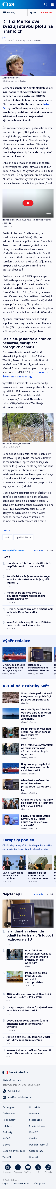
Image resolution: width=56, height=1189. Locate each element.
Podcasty (7, 1132)
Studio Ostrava (37, 1125)
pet (4, 37)
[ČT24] (8, 4)
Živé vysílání (8, 1113)
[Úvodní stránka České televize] (15, 1072)
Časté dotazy (36, 1150)
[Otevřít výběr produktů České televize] (52, 4)
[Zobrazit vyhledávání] (45, 4)
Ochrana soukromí (21, 1183)
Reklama (34, 1113)
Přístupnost (39, 1183)
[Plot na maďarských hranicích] (28, 427)
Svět (7, 537)
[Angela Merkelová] (28, 60)
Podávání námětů (38, 1144)
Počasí (5, 1138)
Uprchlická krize (23, 537)
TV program (8, 1107)
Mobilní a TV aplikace (13, 1150)
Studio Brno (35, 1119)
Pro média (34, 1107)
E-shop (6, 1144)
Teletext (7, 1125)
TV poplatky (8, 1119)
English (5, 1183)
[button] (28, 203)
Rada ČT (33, 1132)
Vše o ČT (6, 1157)
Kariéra (33, 1138)
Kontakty (34, 1157)
